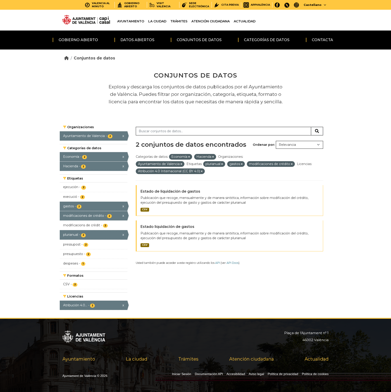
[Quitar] (189, 156)
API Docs (232, 262)
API (217, 262)
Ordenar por (263, 145)
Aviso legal (256, 374)
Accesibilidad (235, 374)
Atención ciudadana (210, 21)
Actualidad (244, 21)
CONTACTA (322, 40)
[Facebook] (277, 4)
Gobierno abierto (78, 40)
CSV (145, 209)
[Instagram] (296, 4)
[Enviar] (317, 131)
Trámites (178, 21)
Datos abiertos (137, 40)
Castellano (313, 5)
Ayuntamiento (130, 21)
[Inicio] (66, 58)
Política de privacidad (283, 374)
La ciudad (157, 21)
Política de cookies (315, 374)
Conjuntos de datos (199, 40)
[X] (287, 4)
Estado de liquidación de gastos (170, 191)
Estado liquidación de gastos (167, 226)
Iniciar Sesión (181, 374)
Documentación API (209, 374)
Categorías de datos (266, 40)
